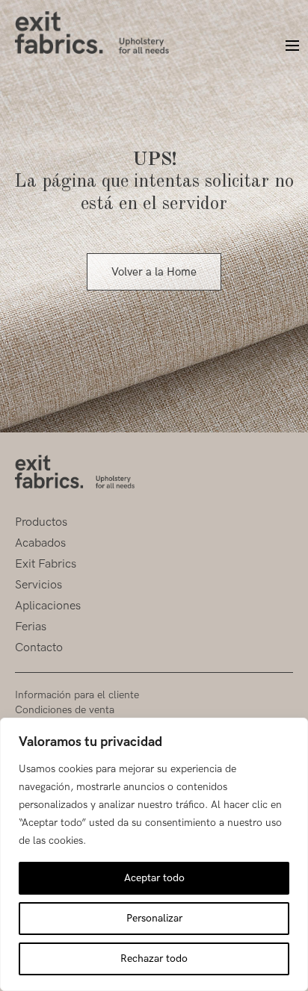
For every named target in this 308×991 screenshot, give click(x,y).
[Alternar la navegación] (285, 46)
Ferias (30, 627)
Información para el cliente (77, 695)
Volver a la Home (154, 272)
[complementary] (154, 854)
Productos (41, 522)
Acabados (40, 543)
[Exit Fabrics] (92, 32)
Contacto (39, 648)
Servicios (38, 585)
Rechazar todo (154, 958)
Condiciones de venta (64, 709)
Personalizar (154, 918)
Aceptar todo (154, 878)
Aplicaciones (48, 606)
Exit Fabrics (45, 564)
